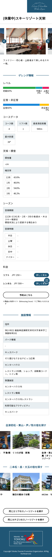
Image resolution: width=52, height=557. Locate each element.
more (15, 432)
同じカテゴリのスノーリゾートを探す (26, 519)
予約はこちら (26, 295)
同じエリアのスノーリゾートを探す (26, 511)
